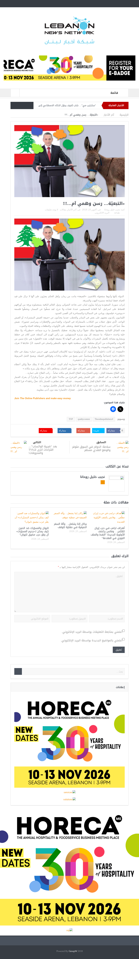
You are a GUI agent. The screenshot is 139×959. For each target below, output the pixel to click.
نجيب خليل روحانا (112, 209)
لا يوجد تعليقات (51, 209)
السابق (101, 442)
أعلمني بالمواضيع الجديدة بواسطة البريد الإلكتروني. (91, 640)
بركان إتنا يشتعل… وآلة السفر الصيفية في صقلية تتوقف (70, 526)
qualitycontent (84, 419)
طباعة (117, 212)
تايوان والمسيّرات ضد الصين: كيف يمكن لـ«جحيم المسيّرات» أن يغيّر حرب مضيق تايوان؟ (32, 531)
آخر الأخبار (71, 209)
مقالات (63, 209)
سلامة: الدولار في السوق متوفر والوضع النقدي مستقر (91, 448)
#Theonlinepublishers (104, 419)
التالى (37, 442)
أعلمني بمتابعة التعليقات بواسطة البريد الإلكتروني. (92, 632)
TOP (71, 419)
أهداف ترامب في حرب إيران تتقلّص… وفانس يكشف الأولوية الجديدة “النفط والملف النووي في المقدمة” (108, 533)
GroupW (73, 951)
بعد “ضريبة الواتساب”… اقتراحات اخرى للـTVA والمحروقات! (43, 449)
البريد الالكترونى (102, 212)
